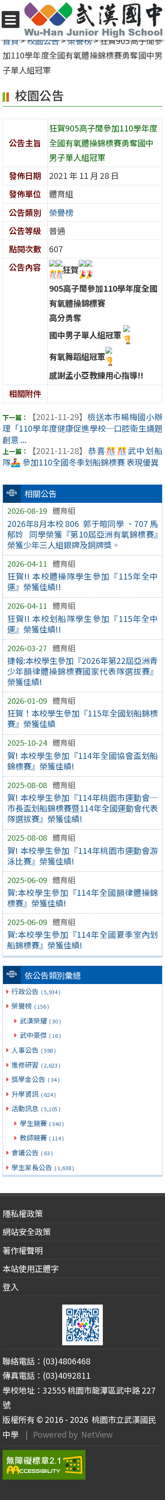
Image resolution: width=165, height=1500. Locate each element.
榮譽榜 (30, 1006)
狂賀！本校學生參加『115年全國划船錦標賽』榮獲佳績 (82, 718)
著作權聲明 (23, 1250)
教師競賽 (42, 1137)
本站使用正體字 (31, 1268)
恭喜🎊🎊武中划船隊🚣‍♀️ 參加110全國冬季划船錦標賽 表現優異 (82, 456)
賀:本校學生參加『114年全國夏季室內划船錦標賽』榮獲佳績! (82, 939)
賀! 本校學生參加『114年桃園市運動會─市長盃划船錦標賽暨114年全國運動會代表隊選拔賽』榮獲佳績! (82, 808)
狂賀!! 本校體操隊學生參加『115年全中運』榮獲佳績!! (82, 581)
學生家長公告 (42, 1167)
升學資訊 (33, 1094)
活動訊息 (35, 1108)
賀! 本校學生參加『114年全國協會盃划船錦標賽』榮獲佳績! (82, 761)
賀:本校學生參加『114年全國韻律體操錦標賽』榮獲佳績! (82, 898)
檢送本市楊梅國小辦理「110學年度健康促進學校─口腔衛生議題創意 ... (82, 428)
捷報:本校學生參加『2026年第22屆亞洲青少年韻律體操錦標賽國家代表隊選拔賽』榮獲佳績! (82, 671)
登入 (11, 1287)
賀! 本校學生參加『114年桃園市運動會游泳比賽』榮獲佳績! (82, 856)
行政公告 (35, 991)
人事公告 (33, 1050)
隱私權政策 (23, 1213)
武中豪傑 (40, 1035)
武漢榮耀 (40, 1020)
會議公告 (31, 1152)
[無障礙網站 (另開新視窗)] (82, 1465)
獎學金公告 (35, 1079)
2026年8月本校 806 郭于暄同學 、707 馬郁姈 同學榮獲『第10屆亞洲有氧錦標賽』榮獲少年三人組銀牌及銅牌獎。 (82, 534)
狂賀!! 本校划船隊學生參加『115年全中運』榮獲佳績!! (82, 624)
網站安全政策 (27, 1232)
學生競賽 (42, 1123)
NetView (97, 1434)
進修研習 (35, 1064)
